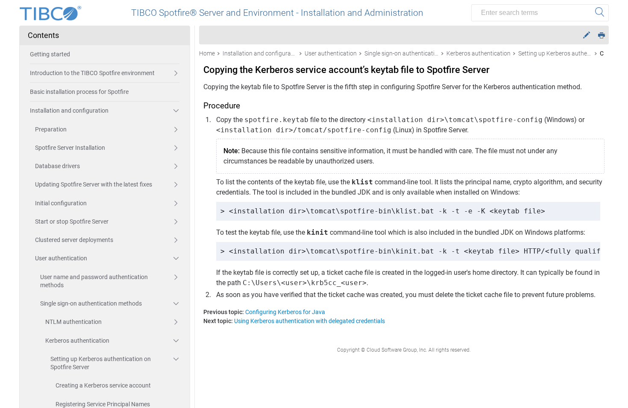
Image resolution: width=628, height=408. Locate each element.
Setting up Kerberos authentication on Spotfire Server (100, 363)
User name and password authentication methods (94, 281)
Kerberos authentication (77, 340)
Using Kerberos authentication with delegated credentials (309, 321)
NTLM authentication (73, 321)
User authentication (61, 258)
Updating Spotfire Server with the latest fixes (93, 184)
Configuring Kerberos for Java (285, 312)
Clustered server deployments (74, 239)
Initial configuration (61, 203)
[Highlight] (586, 35)
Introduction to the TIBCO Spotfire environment (92, 73)
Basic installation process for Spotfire (79, 91)
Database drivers (57, 166)
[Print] (601, 35)
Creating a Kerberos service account (103, 385)
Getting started (50, 54)
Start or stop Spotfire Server (72, 221)
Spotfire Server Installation (70, 147)
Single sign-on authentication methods (91, 303)
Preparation (51, 129)
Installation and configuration (69, 110)
